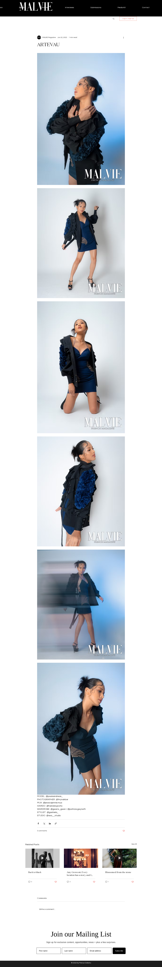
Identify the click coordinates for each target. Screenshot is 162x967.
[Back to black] (42, 858)
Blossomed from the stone (118, 872)
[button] (113, 18)
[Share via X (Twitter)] (44, 823)
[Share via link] (56, 823)
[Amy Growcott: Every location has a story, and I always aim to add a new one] (81, 858)
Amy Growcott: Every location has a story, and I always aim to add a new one (80, 873)
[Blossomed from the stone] (119, 858)
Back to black (34, 872)
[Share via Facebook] (38, 823)
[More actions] (123, 37)
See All (134, 844)
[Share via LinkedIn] (50, 823)
